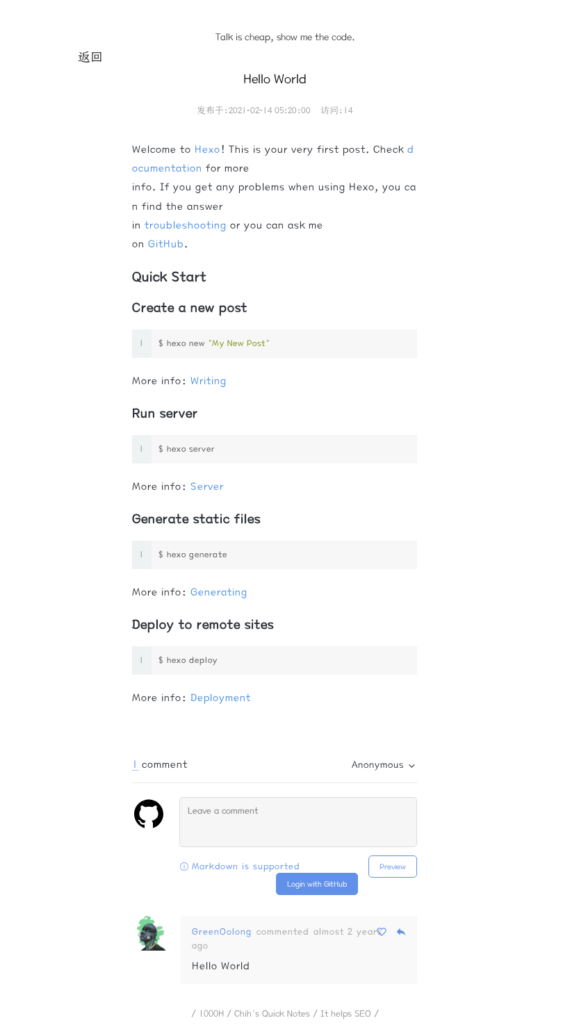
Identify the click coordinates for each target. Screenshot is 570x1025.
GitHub (166, 243)
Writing (208, 380)
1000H (211, 1013)
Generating (218, 592)
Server (207, 486)
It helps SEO (345, 1013)
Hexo (207, 149)
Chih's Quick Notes (272, 1013)
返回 (90, 57)
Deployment (220, 697)
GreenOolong (222, 931)
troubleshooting (186, 225)
